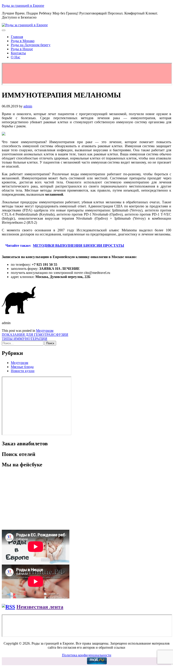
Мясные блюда (22, 367)
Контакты (18, 53)
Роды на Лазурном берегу (30, 45)
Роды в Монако (22, 41)
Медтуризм (44, 330)
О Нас (15, 57)
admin (27, 106)
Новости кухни (22, 371)
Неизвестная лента (39, 607)
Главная (17, 37)
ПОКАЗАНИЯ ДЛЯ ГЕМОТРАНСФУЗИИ (35, 335)
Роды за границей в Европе (23, 5)
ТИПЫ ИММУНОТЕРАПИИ (24, 339)
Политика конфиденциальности (86, 655)
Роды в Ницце (22, 49)
